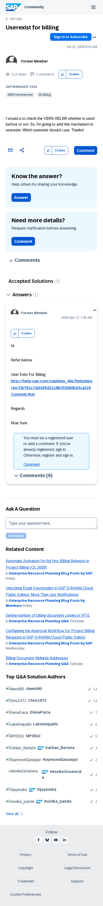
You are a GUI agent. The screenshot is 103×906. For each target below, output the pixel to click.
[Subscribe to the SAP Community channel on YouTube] (56, 840)
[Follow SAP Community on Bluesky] (47, 840)
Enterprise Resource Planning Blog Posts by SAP (50, 573)
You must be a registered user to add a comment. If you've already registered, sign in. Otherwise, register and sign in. (48, 446)
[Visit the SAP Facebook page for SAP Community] (38, 840)
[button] (62, 74)
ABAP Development (20, 94)
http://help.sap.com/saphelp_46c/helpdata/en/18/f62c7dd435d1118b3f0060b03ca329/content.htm (51, 387)
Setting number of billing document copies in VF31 (48, 615)
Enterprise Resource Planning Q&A (39, 621)
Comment (86, 151)
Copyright (25, 868)
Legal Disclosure (77, 868)
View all (12, 814)
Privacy (25, 855)
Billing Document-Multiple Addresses (37, 658)
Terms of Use (77, 855)
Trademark (25, 881)
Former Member (34, 61)
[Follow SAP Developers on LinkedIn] (64, 840)
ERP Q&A (16, 19)
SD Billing (45, 94)
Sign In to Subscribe (71, 37)
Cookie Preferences (25, 894)
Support (77, 881)
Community (34, 7)
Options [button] (94, 37)
